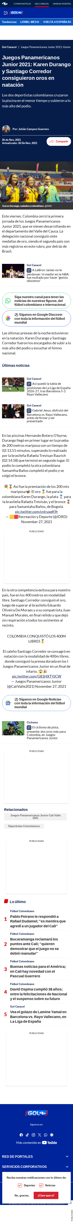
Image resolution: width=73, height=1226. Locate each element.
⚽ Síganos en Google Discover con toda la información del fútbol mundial (39, 318)
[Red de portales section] (67, 1156)
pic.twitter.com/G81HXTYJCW (36, 676)
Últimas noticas (22, 4)
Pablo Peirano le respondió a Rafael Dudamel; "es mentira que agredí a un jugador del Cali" (38, 921)
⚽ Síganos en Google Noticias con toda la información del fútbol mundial (39, 703)
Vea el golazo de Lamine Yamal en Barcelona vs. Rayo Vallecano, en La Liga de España (38, 1016)
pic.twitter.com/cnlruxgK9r (36, 511)
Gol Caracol (42, 4)
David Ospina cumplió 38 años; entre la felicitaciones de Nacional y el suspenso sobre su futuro (38, 994)
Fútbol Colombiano (22, 911)
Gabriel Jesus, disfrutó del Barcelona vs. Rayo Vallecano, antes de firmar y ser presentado (47, 415)
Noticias (50, 1185)
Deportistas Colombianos (24, 826)
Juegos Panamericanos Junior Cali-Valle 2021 (35, 817)
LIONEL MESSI (29, 22)
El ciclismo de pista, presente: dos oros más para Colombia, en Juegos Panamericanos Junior (46, 732)
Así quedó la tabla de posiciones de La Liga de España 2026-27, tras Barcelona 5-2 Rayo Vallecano (49, 389)
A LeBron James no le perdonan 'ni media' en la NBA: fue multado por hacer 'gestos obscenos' (48, 275)
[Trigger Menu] (5, 13)
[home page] (5, 3)
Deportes (29, 1185)
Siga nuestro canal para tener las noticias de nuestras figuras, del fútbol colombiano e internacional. (40, 300)
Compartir (62, 141)
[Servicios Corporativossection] (67, 1167)
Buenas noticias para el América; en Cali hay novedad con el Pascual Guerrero (38, 971)
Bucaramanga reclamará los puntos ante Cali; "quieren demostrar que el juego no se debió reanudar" (34, 946)
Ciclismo (32, 722)
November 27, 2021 (36, 521)
